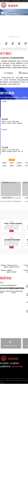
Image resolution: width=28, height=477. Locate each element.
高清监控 (4, 162)
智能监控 (12, 165)
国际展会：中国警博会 (11, 272)
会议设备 (5, 147)
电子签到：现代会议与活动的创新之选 (13, 223)
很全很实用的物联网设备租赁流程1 (12, 288)
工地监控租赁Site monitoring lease (13, 198)
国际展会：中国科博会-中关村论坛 (11, 267)
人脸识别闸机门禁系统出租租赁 (12, 239)
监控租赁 (5, 119)
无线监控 (4, 165)
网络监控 (12, 162)
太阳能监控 (19, 162)
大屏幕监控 (19, 165)
